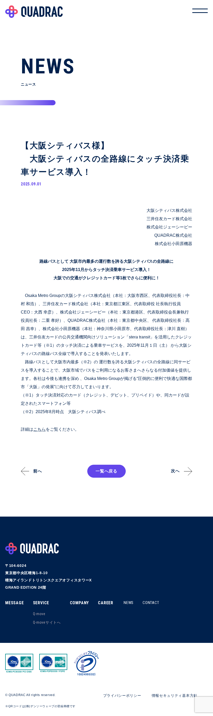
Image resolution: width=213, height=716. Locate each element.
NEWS (129, 602)
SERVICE (41, 602)
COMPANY (79, 602)
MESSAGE (14, 602)
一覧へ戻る (106, 471)
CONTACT (151, 602)
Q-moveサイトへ (47, 622)
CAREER (105, 602)
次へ (175, 471)
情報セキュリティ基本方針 (174, 695)
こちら (39, 429)
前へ (37, 471)
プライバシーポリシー (122, 695)
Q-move (39, 614)
